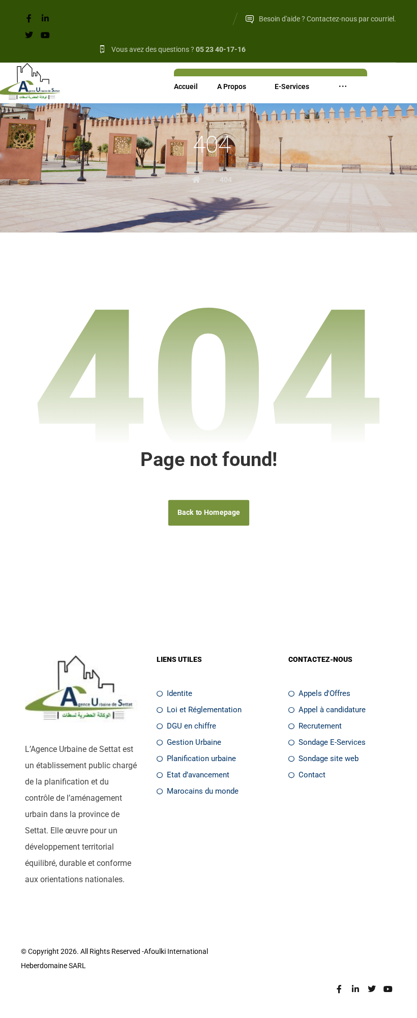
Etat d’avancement (198, 774)
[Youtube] (45, 35)
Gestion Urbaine (194, 742)
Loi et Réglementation (204, 709)
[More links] (343, 86)
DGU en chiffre (191, 726)
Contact (312, 774)
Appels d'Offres (324, 693)
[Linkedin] (45, 18)
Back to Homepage (208, 512)
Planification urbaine (201, 758)
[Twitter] (29, 35)
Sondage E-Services (332, 742)
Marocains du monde (203, 791)
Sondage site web (329, 758)
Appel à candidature (332, 709)
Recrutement (320, 726)
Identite (179, 693)
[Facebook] (29, 18)
